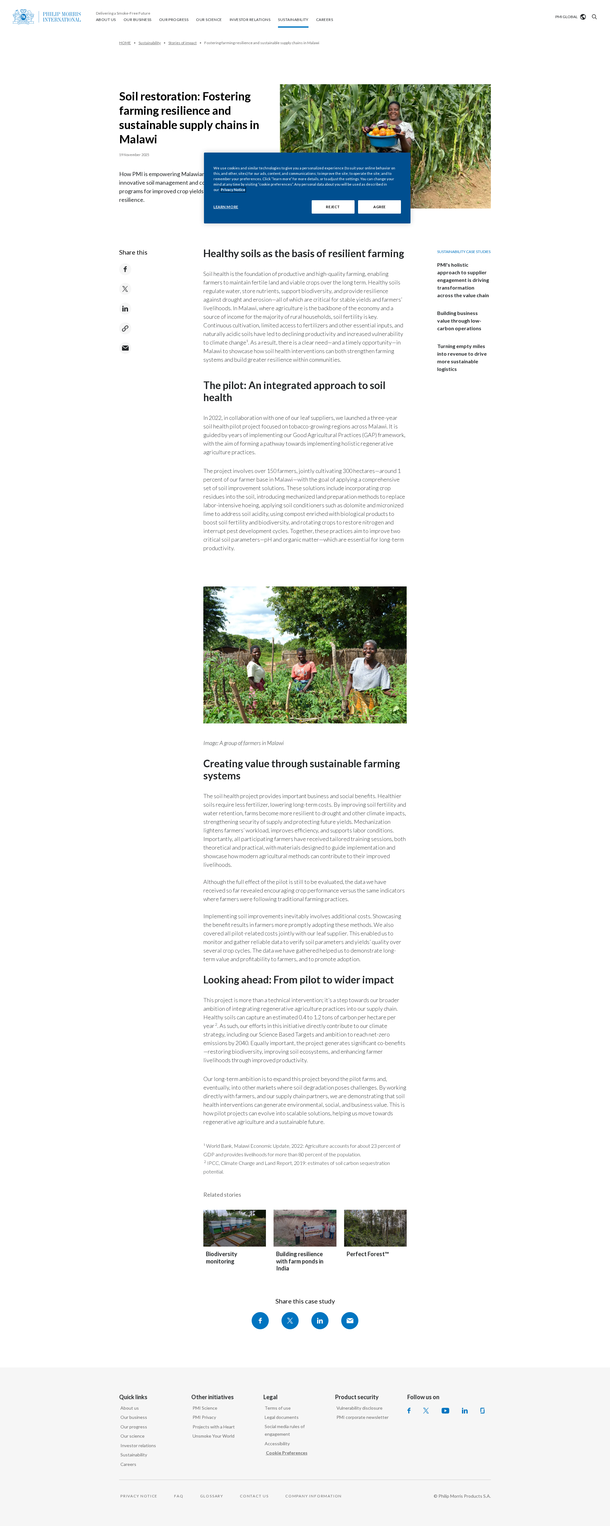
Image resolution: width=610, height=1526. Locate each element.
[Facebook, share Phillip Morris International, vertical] (125, 269)
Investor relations (138, 1445)
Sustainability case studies (464, 251)
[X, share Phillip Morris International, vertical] (125, 289)
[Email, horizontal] (349, 1320)
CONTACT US (254, 1496)
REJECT (333, 207)
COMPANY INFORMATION (313, 1496)
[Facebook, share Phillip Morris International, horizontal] (260, 1320)
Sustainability (133, 1454)
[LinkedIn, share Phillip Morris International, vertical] (125, 309)
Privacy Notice (233, 190)
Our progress (133, 1426)
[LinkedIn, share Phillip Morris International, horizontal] (320, 1320)
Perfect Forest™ (368, 1253)
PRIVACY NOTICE (139, 1496)
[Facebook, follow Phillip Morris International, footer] (408, 1410)
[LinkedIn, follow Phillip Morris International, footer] (465, 1410)
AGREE (379, 207)
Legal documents (282, 1417)
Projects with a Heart (214, 1426)
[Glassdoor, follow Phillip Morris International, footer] (482, 1410)
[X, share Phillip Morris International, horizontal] (290, 1320)
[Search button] (593, 17)
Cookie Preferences (287, 1452)
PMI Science (205, 1408)
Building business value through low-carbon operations (459, 320)
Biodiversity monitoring (221, 1257)
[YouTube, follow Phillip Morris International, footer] (445, 1410)
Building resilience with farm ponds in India (299, 1261)
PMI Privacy (204, 1417)
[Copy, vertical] (125, 328)
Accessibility (277, 1443)
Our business (133, 1417)
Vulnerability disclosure (359, 1408)
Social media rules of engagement (285, 1430)
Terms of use (278, 1408)
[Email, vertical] (125, 348)
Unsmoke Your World (213, 1436)
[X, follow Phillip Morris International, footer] (426, 1410)
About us (129, 1408)
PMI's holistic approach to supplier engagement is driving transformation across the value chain (463, 280)
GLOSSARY (211, 1496)
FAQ (178, 1496)
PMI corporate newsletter (362, 1417)
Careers (128, 1464)
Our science (132, 1436)
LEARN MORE (226, 207)
